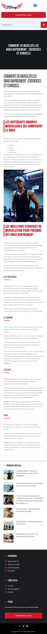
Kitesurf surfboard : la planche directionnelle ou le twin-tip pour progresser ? (27, 473)
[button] (35, 5)
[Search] (44, 25)
